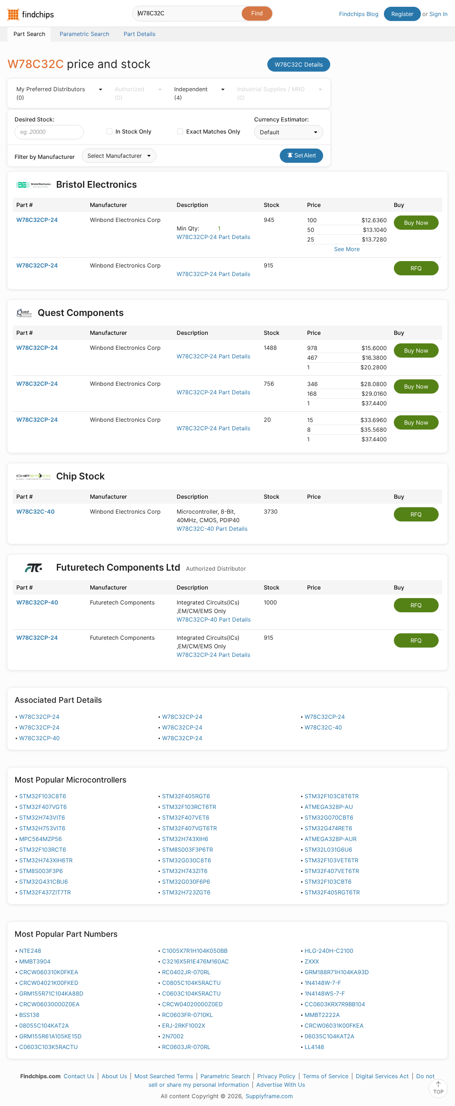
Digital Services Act (382, 1076)
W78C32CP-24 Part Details (213, 236)
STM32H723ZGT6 (186, 892)
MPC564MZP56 (40, 838)
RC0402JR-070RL (186, 972)
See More (347, 249)
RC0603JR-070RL (186, 1046)
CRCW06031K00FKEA (334, 1025)
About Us (114, 1076)
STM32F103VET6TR (331, 860)
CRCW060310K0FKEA (48, 972)
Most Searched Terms (163, 1076)
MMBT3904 (34, 961)
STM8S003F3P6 (41, 870)
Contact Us (79, 1076)
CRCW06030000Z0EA (49, 1004)
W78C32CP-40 (37, 602)
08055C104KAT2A (44, 1025)
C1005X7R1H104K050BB (195, 950)
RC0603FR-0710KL (187, 1014)
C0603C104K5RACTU (191, 993)
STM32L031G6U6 (328, 849)
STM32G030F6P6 (186, 881)
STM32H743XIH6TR (46, 860)
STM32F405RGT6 (186, 796)
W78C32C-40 (35, 511)
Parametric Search (225, 1076)
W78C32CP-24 (37, 219)
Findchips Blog (359, 13)
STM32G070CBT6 (329, 817)
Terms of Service (325, 1076)
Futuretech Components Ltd (150, 567)
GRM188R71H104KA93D (337, 972)
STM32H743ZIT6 (185, 870)
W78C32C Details (299, 64)
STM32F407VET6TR (332, 870)
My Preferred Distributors (50, 93)
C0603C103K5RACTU (48, 1046)
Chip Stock (80, 476)
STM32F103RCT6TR (189, 806)
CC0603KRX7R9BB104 (335, 1004)
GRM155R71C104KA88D (51, 993)
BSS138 (29, 1014)
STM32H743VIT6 (42, 817)
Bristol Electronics (96, 184)
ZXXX (312, 961)
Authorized (129, 93)
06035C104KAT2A (329, 1036)
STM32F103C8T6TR (332, 796)
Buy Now (416, 222)
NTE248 (30, 950)
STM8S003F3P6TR (187, 849)
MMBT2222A (322, 1014)
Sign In (438, 13)
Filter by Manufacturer (45, 156)
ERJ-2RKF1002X (183, 1025)
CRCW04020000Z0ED (192, 1004)
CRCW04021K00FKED (49, 982)
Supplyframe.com (269, 1096)
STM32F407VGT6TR (189, 828)
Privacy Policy (276, 1076)
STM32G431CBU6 (43, 881)
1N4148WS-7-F (325, 993)
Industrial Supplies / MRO (271, 93)
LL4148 (314, 1046)
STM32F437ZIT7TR (45, 892)
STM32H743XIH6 (185, 838)
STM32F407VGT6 (43, 806)
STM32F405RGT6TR (332, 892)
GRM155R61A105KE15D (50, 1036)
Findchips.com (30, 15)
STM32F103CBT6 (328, 881)
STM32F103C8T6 (42, 796)
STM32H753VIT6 (42, 828)
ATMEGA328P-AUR (331, 838)
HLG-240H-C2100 (329, 950)
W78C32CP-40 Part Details (214, 619)
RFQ (416, 268)
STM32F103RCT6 (42, 849)
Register (402, 13)
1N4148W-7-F (323, 982)
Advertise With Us (280, 1084)
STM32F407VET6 (185, 817)
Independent (191, 93)
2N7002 (173, 1036)
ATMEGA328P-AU (329, 806)
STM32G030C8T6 (186, 860)
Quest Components (81, 312)
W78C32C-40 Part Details (212, 528)
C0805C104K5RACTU (191, 982)
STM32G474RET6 (328, 828)
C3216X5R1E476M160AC (195, 961)
